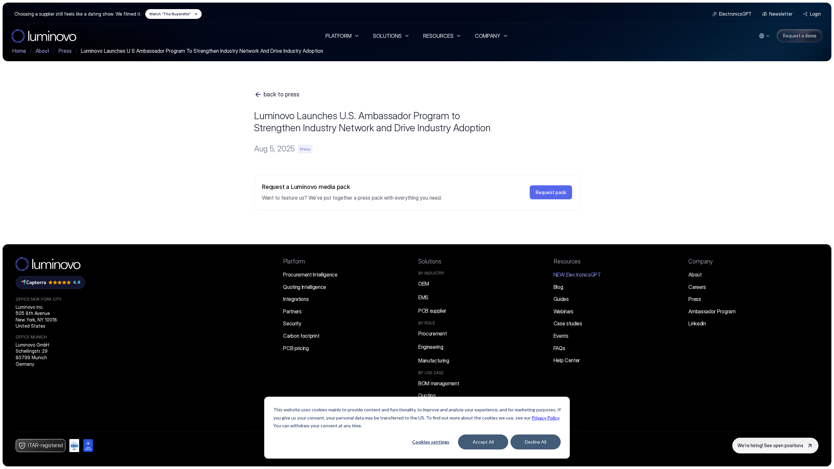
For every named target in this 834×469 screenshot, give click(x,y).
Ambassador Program (711, 311)
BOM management (438, 383)
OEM (423, 283)
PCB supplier (432, 310)
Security (292, 323)
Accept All (483, 442)
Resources (567, 261)
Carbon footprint (301, 336)
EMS (423, 297)
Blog (558, 287)
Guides (561, 299)
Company (700, 261)
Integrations (296, 299)
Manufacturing (433, 360)
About (694, 274)
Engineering (430, 347)
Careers (697, 287)
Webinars (563, 311)
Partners (292, 311)
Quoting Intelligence (304, 287)
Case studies (568, 323)
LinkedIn (697, 323)
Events (561, 336)
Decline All (535, 442)
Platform (294, 261)
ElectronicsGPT (577, 274)
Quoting (427, 395)
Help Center (567, 360)
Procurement (432, 333)
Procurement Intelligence (310, 274)
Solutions (429, 261)
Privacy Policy (545, 417)
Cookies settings (430, 442)
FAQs (559, 348)
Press (694, 299)
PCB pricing (296, 348)
